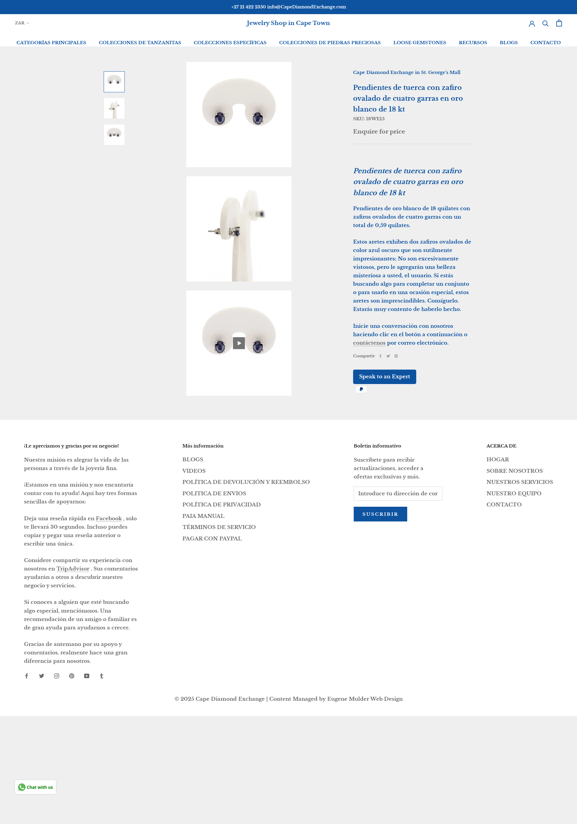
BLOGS (509, 42)
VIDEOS (194, 471)
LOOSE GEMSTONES (419, 42)
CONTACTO (545, 42)
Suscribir (380, 514)
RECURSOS (473, 42)
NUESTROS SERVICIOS (520, 482)
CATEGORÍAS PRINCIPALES (51, 42)
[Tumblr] (101, 676)
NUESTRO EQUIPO (514, 493)
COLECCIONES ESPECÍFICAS (230, 42)
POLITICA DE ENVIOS (214, 493)
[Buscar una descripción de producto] (545, 23)
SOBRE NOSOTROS (515, 471)
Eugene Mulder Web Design (365, 699)
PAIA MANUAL (203, 516)
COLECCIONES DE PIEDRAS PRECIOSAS (330, 42)
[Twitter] (388, 356)
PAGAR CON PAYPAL (212, 539)
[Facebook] (380, 356)
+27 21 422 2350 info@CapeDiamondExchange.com (288, 7)
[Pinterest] (396, 356)
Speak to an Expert (384, 377)
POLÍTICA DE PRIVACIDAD (221, 505)
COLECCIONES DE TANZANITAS (140, 42)
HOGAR (498, 460)
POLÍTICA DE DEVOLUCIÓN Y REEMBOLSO (246, 482)
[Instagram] (56, 676)
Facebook (109, 518)
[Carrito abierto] (559, 23)
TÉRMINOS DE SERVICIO (219, 527)
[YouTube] (86, 676)
